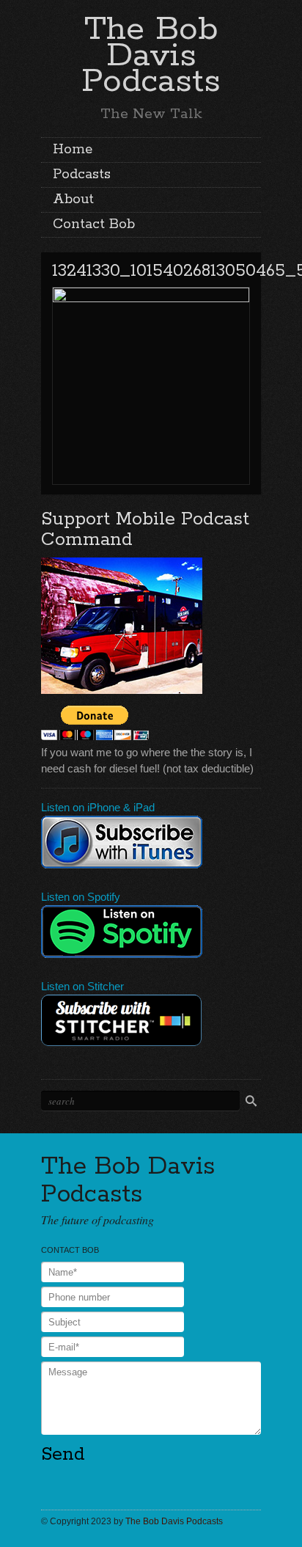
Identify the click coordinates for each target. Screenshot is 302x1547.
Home (72, 149)
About (73, 199)
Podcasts (82, 174)
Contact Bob (94, 224)
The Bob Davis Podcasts (151, 55)
